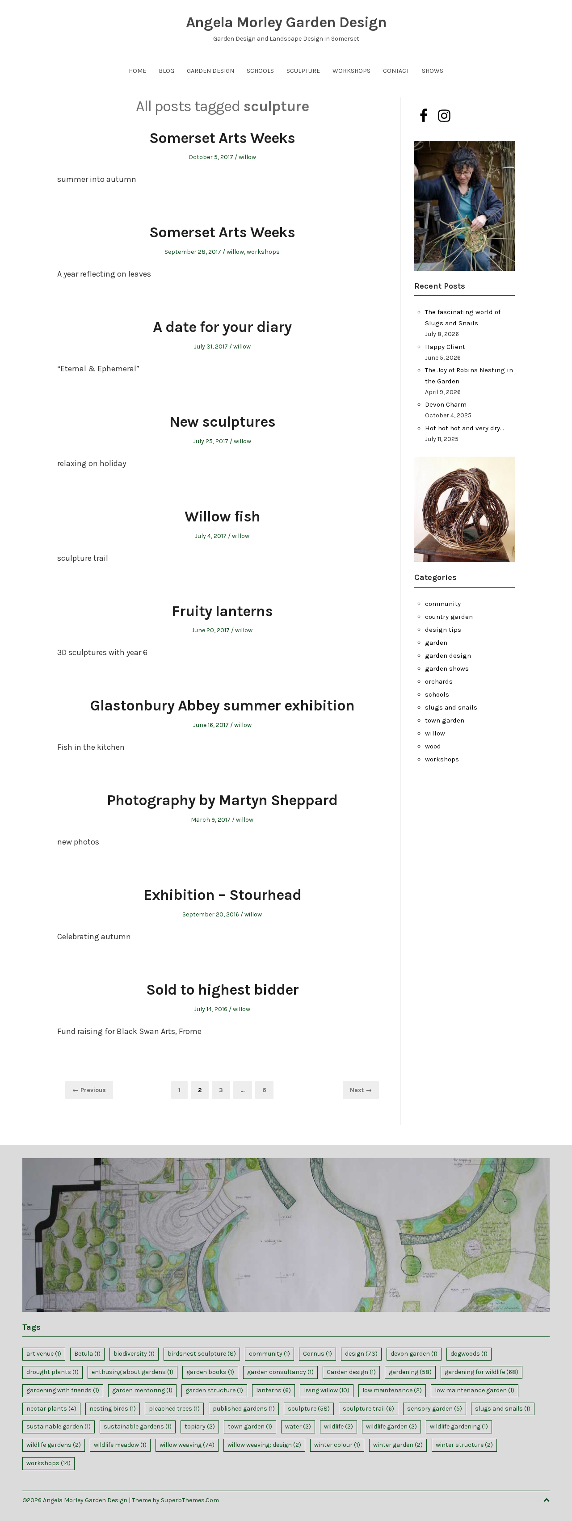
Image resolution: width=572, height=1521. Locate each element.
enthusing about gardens (132, 1372)
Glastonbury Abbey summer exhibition (222, 705)
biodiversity (134, 1353)
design (361, 1353)
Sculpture (303, 71)
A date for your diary (222, 327)
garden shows (447, 668)
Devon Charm (446, 404)
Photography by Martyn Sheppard (222, 800)
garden (436, 643)
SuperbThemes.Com (190, 1500)
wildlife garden (391, 1426)
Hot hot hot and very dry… (464, 428)
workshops (263, 252)
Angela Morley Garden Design (286, 22)
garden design (448, 655)
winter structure (464, 1445)
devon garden (414, 1353)
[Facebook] (423, 115)
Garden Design (210, 71)
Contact (396, 71)
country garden (449, 617)
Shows (432, 71)
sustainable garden (58, 1426)
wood (433, 746)
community (443, 604)
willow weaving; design (264, 1445)
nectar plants (51, 1408)
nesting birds (112, 1408)
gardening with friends (62, 1390)
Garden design (351, 1372)
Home (137, 71)
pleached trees (174, 1408)
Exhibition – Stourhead (222, 895)
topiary (200, 1426)
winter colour (337, 1445)
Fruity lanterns (222, 611)
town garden (444, 720)
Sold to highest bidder (222, 990)
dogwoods (469, 1353)
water (298, 1426)
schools (437, 694)
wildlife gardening (459, 1426)
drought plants (52, 1372)
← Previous (89, 1090)
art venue (43, 1353)
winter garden (398, 1445)
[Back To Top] (546, 1500)
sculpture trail (368, 1408)
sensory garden (434, 1408)
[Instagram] (444, 115)
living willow (326, 1390)
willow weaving (187, 1445)
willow (247, 157)
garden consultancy (280, 1372)
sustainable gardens (138, 1426)
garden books (210, 1372)
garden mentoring (142, 1390)
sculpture (309, 1408)
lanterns (273, 1390)
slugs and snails (451, 707)
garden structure (214, 1390)
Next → (361, 1090)
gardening (410, 1372)
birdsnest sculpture (202, 1353)
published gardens (244, 1408)
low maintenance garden (474, 1390)
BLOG (166, 71)
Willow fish (222, 516)
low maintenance (392, 1390)
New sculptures (222, 422)
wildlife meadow (120, 1445)
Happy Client (445, 347)
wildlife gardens (53, 1445)
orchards (439, 681)
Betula (87, 1353)
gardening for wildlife (481, 1372)
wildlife (338, 1426)
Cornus (317, 1353)
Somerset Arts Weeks (222, 138)
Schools (260, 71)
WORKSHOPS (351, 71)
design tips (443, 630)
